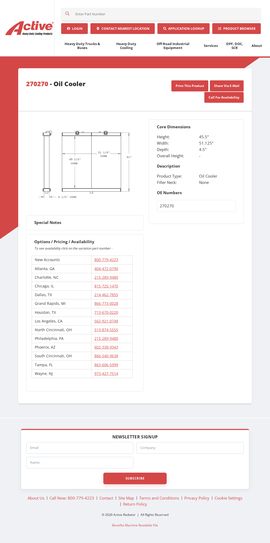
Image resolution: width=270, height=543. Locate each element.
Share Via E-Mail (226, 86)
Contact (125, 28)
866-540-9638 (106, 355)
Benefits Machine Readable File (135, 525)
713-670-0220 (106, 312)
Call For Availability (224, 97)
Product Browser (238, 28)
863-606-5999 (106, 364)
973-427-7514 (106, 373)
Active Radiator (30, 28)
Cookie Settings (228, 498)
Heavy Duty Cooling (126, 45)
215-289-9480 (106, 277)
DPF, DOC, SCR (234, 45)
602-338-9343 (106, 347)
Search (67, 14)
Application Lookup (185, 28)
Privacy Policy (196, 498)
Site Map (126, 498)
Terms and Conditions (159, 498)
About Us (36, 498)
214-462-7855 (106, 294)
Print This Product (190, 86)
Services (211, 45)
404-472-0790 (106, 268)
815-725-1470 (106, 285)
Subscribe (135, 478)
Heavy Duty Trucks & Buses (82, 45)
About (257, 45)
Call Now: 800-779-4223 (72, 498)
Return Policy (135, 504)
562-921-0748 (106, 321)
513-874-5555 (106, 329)
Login (76, 28)
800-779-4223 (106, 259)
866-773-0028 (106, 303)
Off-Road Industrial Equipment (173, 45)
